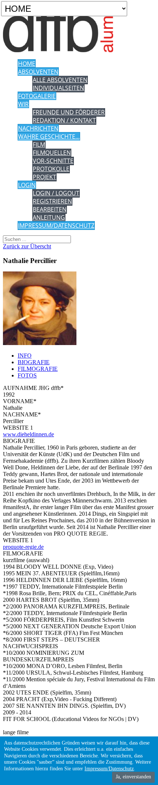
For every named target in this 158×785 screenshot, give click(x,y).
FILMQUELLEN (52, 153)
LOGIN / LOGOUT (56, 193)
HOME (26, 64)
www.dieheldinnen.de (28, 434)
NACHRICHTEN (38, 128)
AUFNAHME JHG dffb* (33, 388)
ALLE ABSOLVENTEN (60, 80)
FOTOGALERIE (37, 96)
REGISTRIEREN (52, 201)
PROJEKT (44, 177)
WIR (23, 104)
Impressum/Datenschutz (109, 768)
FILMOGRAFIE (38, 369)
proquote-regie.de (23, 547)
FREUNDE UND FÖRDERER (69, 112)
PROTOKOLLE (51, 169)
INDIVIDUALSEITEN (58, 88)
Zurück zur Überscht (27, 246)
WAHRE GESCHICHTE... (49, 136)
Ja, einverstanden (133, 776)
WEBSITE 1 (18, 428)
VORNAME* (19, 401)
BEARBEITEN (50, 209)
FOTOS (27, 375)
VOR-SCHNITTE (53, 161)
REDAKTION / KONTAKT (64, 120)
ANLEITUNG (49, 217)
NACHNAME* (22, 414)
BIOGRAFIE (34, 362)
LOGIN (27, 185)
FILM (39, 145)
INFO (25, 355)
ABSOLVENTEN (38, 72)
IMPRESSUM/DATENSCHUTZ (56, 225)
